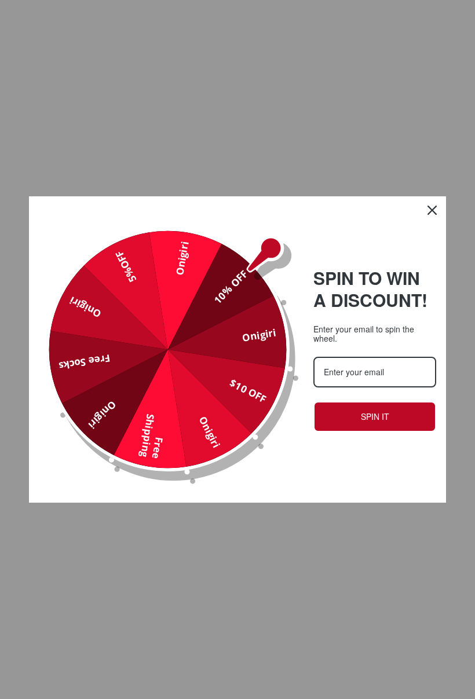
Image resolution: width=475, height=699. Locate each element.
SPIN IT (375, 416)
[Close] (432, 210)
